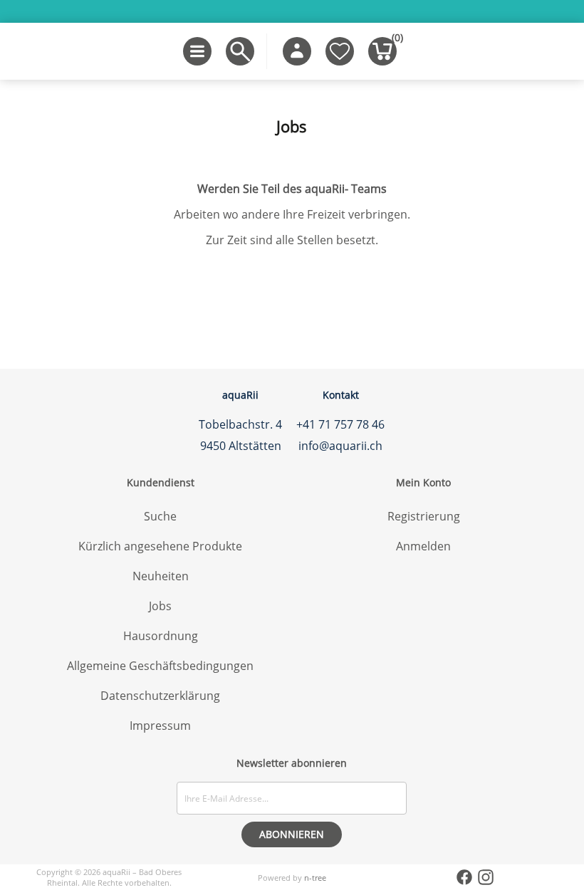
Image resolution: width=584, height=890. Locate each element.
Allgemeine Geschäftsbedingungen (160, 666)
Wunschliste (339, 51)
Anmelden (423, 546)
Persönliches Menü (297, 51)
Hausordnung (160, 636)
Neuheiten (160, 576)
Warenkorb (394, 40)
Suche (160, 516)
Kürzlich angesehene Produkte (160, 546)
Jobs (160, 606)
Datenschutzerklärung (160, 695)
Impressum (160, 725)
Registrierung (423, 516)
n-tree (315, 877)
